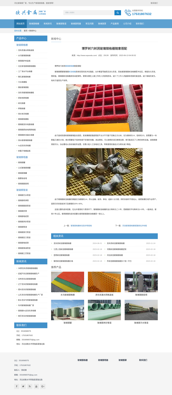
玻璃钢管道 (61, 24)
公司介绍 (127, 24)
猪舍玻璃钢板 (23, 87)
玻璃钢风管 (22, 211)
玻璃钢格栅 (34, 24)
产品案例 (115, 24)
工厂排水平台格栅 (25, 71)
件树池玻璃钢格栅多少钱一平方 (119, 261)
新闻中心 (32, 31)
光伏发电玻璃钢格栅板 (27, 66)
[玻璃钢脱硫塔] (141, 282)
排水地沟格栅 (23, 114)
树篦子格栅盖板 (24, 151)
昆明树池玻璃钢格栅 (62, 255)
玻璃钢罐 (68, 323)
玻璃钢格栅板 (23, 119)
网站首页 (20, 24)
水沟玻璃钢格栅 (68, 295)
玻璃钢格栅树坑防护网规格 (81, 226)
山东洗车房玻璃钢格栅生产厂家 (30, 295)
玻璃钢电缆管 (23, 216)
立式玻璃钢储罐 (24, 168)
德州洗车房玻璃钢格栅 (27, 289)
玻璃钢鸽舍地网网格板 (27, 130)
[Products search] (117, 12)
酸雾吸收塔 (22, 178)
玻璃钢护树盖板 (24, 61)
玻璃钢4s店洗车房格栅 (27, 311)
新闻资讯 (48, 24)
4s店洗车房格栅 (24, 146)
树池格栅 (72, 72)
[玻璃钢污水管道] (141, 310)
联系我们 (154, 3)
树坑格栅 (21, 103)
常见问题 (89, 24)
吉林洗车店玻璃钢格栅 (27, 279)
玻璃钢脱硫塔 (141, 295)
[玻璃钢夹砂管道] (104, 310)
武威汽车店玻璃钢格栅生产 (28, 274)
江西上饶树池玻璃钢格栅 (63, 249)
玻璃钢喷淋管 (23, 200)
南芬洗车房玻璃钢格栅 (27, 316)
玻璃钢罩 (102, 24)
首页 (25, 31)
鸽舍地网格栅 (23, 98)
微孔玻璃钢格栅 (24, 77)
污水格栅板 (22, 82)
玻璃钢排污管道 (24, 232)
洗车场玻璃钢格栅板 (26, 93)
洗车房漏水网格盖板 (104, 295)
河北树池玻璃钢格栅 (115, 255)
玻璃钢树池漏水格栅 (26, 135)
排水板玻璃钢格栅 (25, 140)
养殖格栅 (21, 108)
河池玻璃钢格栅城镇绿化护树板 (134, 226)
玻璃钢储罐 (22, 173)
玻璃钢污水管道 (141, 323)
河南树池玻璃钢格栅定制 (116, 249)
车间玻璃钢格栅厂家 (26, 305)
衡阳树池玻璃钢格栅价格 (63, 261)
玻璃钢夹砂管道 (104, 323)
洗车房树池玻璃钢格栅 (62, 243)
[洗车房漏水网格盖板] (104, 282)
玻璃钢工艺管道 (24, 253)
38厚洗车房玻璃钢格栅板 (28, 268)
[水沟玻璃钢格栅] (67, 282)
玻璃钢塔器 (76, 24)
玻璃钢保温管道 (24, 248)
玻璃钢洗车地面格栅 (26, 124)
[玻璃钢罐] (67, 310)
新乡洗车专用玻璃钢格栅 (28, 300)
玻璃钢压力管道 (24, 237)
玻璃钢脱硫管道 (24, 206)
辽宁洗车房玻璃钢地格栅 (28, 284)
